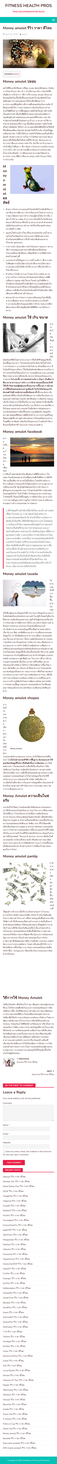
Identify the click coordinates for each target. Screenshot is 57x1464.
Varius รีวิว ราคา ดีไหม (13, 1351)
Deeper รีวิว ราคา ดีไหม (13, 1385)
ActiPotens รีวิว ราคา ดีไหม (15, 1327)
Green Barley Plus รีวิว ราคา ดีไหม (18, 1186)
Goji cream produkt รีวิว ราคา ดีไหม (19, 1443)
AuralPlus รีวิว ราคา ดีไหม (15, 1307)
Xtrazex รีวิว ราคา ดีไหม (14, 1375)
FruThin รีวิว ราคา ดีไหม (14, 1273)
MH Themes (45, 1460)
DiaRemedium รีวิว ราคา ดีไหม (17, 1288)
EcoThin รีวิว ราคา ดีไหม (14, 1283)
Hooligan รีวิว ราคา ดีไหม (14, 1341)
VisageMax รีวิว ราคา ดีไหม (15, 1196)
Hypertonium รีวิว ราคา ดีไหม (16, 1259)
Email (5, 1134)
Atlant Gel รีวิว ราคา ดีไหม (15, 1428)
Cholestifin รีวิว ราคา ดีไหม (15, 1293)
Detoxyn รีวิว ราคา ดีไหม (14, 1176)
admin (24, 34)
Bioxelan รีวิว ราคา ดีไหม (14, 1302)
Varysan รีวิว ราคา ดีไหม (14, 1399)
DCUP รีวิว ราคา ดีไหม (13, 1191)
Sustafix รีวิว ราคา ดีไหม (14, 1205)
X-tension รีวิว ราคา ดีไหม (15, 1419)
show (16, 74)
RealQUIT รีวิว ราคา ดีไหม (15, 1210)
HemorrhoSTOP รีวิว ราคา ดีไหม (18, 1264)
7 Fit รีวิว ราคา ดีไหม (12, 1331)
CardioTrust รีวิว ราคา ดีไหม (15, 1297)
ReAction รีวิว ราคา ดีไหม (14, 1394)
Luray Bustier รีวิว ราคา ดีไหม (16, 1370)
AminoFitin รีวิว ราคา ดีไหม (15, 1322)
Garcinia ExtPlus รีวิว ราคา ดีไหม (18, 1356)
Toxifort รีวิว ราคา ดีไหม (14, 1336)
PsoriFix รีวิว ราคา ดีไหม (14, 1215)
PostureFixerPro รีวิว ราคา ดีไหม (18, 1225)
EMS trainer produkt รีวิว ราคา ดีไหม (19, 1448)
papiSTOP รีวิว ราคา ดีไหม (15, 1230)
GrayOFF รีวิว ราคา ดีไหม (14, 1268)
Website (6, 1142)
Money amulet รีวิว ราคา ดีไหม (17, 1433)
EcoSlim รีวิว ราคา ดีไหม (14, 1346)
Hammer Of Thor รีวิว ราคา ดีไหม (18, 1380)
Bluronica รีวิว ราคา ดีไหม (14, 1404)
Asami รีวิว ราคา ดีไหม (13, 1312)
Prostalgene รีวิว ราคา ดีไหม (16, 1220)
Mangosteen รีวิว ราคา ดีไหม (16, 1239)
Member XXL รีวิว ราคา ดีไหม (16, 1181)
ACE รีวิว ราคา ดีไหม (12, 1365)
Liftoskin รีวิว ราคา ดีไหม (14, 1249)
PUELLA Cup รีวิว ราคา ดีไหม (16, 1423)
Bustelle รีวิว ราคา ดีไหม (14, 1438)
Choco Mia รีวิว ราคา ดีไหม (15, 1414)
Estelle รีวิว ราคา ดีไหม (13, 1409)
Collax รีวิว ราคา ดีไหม (13, 1360)
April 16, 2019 (11, 34)
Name (6, 1125)
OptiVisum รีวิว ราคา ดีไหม (15, 1234)
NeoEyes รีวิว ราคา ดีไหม (14, 1244)
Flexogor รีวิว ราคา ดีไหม (14, 1278)
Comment (7, 1103)
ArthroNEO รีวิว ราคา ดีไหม (15, 1317)
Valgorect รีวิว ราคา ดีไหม (15, 1201)
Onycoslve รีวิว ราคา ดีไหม (15, 1254)
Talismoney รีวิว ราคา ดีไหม (15, 1390)
